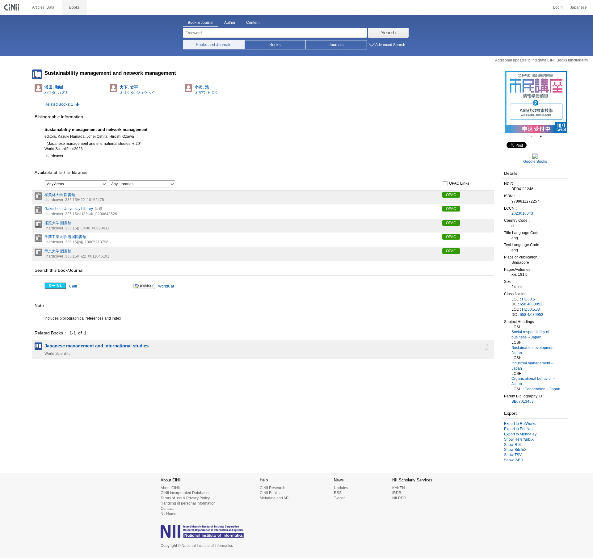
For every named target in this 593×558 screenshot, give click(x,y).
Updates (341, 488)
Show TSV (513, 455)
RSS (338, 493)
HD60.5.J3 (531, 309)
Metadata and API (274, 498)
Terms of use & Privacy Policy (185, 498)
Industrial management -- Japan (532, 366)
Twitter (339, 498)
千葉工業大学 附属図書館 (65, 237)
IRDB (396, 493)
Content (252, 22)
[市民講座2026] (536, 102)
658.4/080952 (531, 315)
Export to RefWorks (520, 424)
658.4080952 (531, 304)
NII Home (168, 514)
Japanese (578, 7)
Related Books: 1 (58, 104)
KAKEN (398, 488)
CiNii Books (270, 493)
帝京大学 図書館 (57, 251)
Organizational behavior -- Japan (533, 381)
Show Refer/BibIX (519, 439)
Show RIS (512, 445)
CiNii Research (272, 488)
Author (229, 22)
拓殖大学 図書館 (57, 223)
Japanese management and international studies (96, 345)
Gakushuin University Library (68, 209)
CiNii (12, 7)
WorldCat (166, 286)
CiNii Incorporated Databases (185, 493)
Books (275, 44)
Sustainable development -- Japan (534, 350)
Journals (336, 44)
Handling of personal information (188, 503)
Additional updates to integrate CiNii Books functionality (541, 60)
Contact (167, 508)
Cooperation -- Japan (542, 389)
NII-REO (399, 498)
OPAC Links (459, 183)
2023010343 (522, 213)
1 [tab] (534, 136)
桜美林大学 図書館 (59, 195)
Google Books (535, 161)
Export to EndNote (519, 429)
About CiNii (170, 488)
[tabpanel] (536, 102)
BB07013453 (522, 401)
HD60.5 (528, 299)
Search (388, 32)
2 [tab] (543, 136)
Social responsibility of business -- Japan (530, 334)
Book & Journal (200, 22)
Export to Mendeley (520, 434)
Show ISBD (513, 460)
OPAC (451, 195)
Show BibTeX (515, 449)
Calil (73, 286)
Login (558, 7)
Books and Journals (213, 44)
